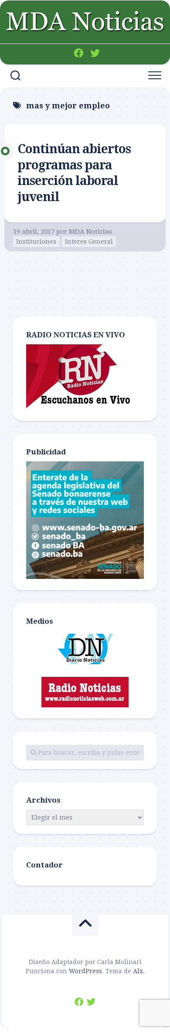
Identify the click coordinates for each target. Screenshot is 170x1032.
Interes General (89, 241)
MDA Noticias (90, 231)
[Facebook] (78, 53)
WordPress (85, 971)
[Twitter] (95, 53)
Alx (138, 971)
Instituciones (36, 241)
